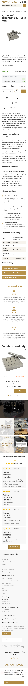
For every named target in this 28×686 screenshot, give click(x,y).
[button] (12, 391)
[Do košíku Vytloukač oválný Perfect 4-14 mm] (20, 391)
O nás (3, 593)
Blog (3, 588)
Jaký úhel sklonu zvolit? (11, 277)
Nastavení (14, 679)
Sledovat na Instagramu (14, 409)
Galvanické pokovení (8, 562)
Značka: (5, 53)
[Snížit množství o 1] (3, 91)
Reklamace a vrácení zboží (10, 581)
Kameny (4, 567)
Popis (4, 108)
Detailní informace (8, 65)
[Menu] (24, 5)
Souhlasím (19, 682)
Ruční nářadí (5, 559)
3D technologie (6, 572)
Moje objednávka (7, 583)
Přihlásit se (6, 633)
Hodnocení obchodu (14, 456)
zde (23, 676)
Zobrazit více (14, 547)
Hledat (20, 6)
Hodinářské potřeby (8, 569)
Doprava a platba (7, 578)
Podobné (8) (12, 108)
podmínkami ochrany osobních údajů (13, 647)
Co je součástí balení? (11, 273)
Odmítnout (8, 682)
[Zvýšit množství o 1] (11, 91)
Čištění (4, 564)
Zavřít (20, 105)
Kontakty (4, 591)
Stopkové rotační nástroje (10, 557)
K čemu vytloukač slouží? (12, 268)
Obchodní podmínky (8, 586)
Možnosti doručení (21, 71)
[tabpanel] (14, 371)
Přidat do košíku (23, 91)
